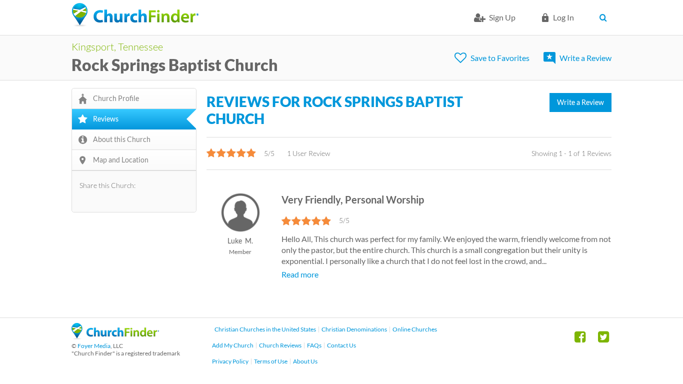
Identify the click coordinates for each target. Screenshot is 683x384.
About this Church (121, 139)
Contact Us (341, 345)
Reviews (105, 118)
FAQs (314, 345)
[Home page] (135, 15)
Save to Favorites (500, 57)
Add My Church (233, 345)
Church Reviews (280, 345)
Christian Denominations (354, 329)
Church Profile (116, 98)
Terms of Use (271, 361)
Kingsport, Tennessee (117, 46)
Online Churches (414, 329)
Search (605, 18)
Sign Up (502, 17)
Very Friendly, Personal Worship (353, 200)
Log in (563, 17)
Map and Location (120, 160)
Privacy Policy (230, 361)
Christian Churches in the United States (265, 329)
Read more (300, 274)
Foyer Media (94, 346)
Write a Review (586, 57)
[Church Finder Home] (115, 336)
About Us (305, 361)
